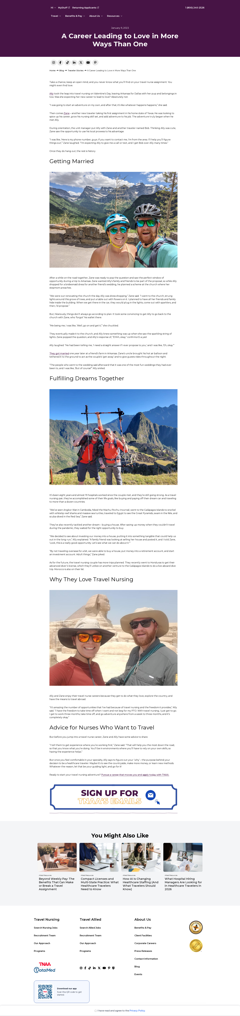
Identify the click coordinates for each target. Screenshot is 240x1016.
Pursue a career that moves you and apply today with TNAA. (135, 774)
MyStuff (62, 7)
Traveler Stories (75, 70)
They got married (59, 353)
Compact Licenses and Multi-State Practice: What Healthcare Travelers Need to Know (100, 884)
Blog (61, 70)
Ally (51, 93)
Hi (52, 7)
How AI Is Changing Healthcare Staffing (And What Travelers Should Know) (140, 884)
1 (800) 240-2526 (194, 7)
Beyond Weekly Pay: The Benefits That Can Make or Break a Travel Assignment (56, 884)
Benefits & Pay (73, 16)
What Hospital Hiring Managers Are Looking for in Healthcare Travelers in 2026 (183, 884)
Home (52, 70)
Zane (66, 113)
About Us (94, 16)
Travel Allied (90, 919)
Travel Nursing (46, 919)
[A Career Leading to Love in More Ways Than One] (74, 63)
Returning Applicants (84, 7)
